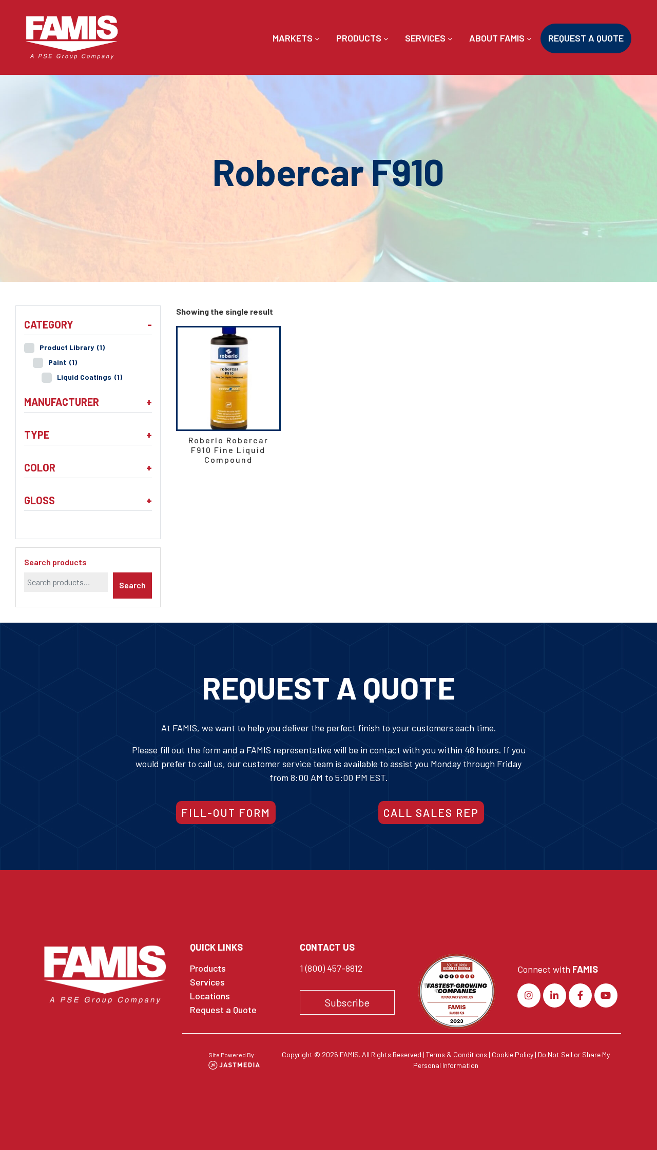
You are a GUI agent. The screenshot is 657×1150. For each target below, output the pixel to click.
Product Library (72, 347)
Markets (294, 38)
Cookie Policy (512, 1054)
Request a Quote (586, 38)
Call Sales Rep (431, 812)
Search (132, 585)
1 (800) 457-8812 (331, 968)
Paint (62, 362)
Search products (55, 562)
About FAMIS (498, 38)
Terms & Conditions (456, 1054)
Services (426, 38)
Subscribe (347, 1002)
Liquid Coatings (89, 377)
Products (359, 38)
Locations (210, 995)
